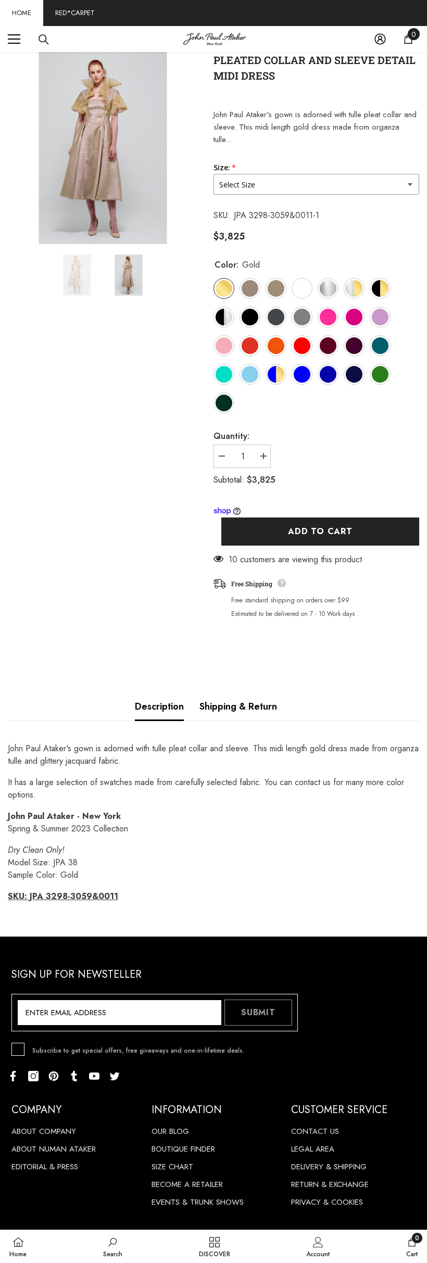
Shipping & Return (238, 706)
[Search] (43, 39)
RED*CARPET (75, 13)
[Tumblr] (74, 1076)
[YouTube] (94, 1076)
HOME (21, 13)
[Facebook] (13, 1076)
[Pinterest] (53, 1076)
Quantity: (231, 436)
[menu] (14, 39)
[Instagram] (33, 1076)
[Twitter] (114, 1076)
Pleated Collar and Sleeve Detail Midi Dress (315, 67)
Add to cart (320, 531)
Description (159, 706)
